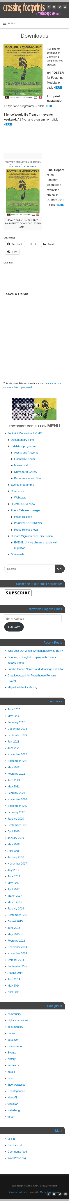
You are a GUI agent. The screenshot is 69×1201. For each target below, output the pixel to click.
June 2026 (14, 709)
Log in (11, 1138)
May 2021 (14, 786)
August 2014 (15, 972)
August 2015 (15, 921)
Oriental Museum (24, 459)
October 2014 (16, 959)
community (14, 1014)
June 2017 (14, 876)
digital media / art (18, 1020)
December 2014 (17, 947)
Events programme (22, 484)
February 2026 (16, 722)
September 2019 (17, 825)
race (10, 1078)
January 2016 (16, 908)
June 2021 (14, 780)
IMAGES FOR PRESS (28, 523)
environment (15, 1046)
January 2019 (16, 837)
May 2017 (14, 882)
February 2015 (16, 940)
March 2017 (15, 895)
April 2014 (14, 991)
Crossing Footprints (18, 1191)
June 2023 (14, 747)
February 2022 (16, 773)
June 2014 (14, 979)
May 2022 (14, 767)
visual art (13, 1103)
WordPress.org (17, 1158)
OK (58, 568)
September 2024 (17, 735)
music (11, 1071)
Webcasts (20, 497)
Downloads (17, 554)
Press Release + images (26, 510)
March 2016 (15, 902)
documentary (15, 1026)
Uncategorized (16, 1091)
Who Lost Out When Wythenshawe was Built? (35, 650)
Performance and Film (27, 478)
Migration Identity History (22, 687)
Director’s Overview (23, 503)
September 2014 (17, 966)
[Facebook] (48, 7)
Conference (18, 491)
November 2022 (17, 754)
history (12, 1058)
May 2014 (14, 985)
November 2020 (17, 799)
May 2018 (14, 844)
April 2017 (14, 889)
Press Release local (26, 529)
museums (14, 1065)
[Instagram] (64, 7)
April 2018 (14, 850)
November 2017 (17, 863)
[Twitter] (59, 7)
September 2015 (17, 914)
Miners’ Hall (21, 465)
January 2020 (16, 818)
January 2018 (16, 857)
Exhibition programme (24, 446)
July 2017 (13, 869)
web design (14, 1110)
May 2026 (14, 715)
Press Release (23, 516)
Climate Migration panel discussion (32, 536)
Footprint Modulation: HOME (25, 433)
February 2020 (16, 812)
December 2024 (17, 728)
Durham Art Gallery (25, 471)
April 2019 (14, 831)
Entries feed (15, 1145)
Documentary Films (23, 439)
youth (11, 1116)
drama (11, 1033)
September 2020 (17, 805)
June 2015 (14, 927)
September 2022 (17, 760)
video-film (13, 1097)
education (13, 1039)
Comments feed (17, 1151)
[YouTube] (53, 7)
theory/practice (16, 1084)
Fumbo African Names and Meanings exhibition (36, 669)
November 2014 (17, 953)
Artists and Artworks (26, 452)
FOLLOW (14, 626)
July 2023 (13, 741)
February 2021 (16, 792)
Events (12, 1052)
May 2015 (14, 934)
